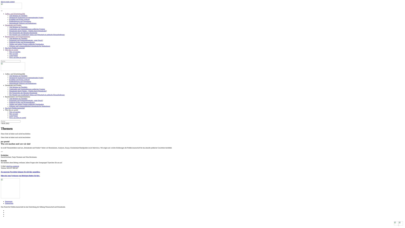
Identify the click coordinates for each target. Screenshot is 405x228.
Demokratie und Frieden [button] (13, 85)
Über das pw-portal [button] (11, 110)
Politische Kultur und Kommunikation (22, 42)
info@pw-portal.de (12, 166)
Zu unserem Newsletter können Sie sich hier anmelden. (20, 172)
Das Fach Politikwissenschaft (15, 48)
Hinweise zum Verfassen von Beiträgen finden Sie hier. (20, 176)
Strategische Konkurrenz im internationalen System (26, 17)
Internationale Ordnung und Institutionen (22, 23)
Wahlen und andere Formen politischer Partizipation (26, 44)
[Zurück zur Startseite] (11, 8)
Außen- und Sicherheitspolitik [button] (15, 74)
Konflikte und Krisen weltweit (19, 19)
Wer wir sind (13, 54)
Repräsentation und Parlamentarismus (17, 36)
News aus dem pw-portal (17, 57)
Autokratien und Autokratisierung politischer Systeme (27, 29)
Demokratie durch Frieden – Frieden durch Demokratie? (28, 31)
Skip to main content (8, 2)
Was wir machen (14, 52)
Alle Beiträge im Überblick (18, 16)
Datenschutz (9, 203)
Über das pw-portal (11, 50)
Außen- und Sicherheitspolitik (15, 14)
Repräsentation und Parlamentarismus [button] (17, 97)
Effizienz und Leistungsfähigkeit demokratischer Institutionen (29, 46)
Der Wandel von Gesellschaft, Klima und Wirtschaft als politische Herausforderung (37, 35)
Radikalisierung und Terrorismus (20, 21)
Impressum (8, 201)
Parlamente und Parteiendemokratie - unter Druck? (26, 40)
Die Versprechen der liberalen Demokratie (23, 33)
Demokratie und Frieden (13, 25)
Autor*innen (13, 55)
